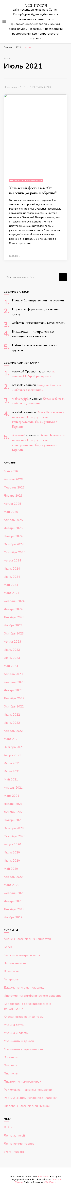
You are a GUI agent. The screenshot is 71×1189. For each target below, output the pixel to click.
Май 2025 (11, 512)
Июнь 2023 (12, 658)
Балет (8, 947)
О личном (11, 1057)
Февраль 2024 (14, 601)
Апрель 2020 (13, 877)
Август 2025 (12, 504)
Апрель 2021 (13, 788)
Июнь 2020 (12, 861)
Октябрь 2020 (14, 828)
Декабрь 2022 (14, 698)
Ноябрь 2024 (13, 536)
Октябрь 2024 (14, 544)
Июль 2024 (12, 569)
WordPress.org (14, 1152)
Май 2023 (11, 666)
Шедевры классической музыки (27, 1106)
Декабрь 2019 (14, 909)
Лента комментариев (19, 1144)
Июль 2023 (12, 650)
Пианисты (11, 1073)
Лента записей (14, 1136)
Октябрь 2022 (14, 706)
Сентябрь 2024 (14, 552)
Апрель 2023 (13, 674)
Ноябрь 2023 (13, 625)
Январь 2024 (13, 609)
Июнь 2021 (12, 771)
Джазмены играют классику (24, 988)
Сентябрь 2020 (14, 836)
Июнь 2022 (12, 723)
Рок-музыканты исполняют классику (30, 1098)
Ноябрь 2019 (13, 917)
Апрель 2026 (13, 479)
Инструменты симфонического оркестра (33, 996)
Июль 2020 (12, 852)
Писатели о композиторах (22, 1082)
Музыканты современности (26, 180)
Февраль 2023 (14, 682)
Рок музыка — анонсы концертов (28, 1090)
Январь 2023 (13, 690)
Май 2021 (11, 779)
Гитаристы (11, 979)
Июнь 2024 (12, 577)
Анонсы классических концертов (27, 939)
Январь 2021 (13, 804)
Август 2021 (12, 755)
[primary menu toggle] (4, 22)
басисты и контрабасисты (22, 955)
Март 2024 (11, 593)
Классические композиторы (24, 1017)
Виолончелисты (15, 963)
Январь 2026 (13, 496)
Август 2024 (12, 560)
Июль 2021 (12, 763)
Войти (8, 1127)
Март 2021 (11, 796)
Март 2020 (11, 885)
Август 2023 (12, 642)
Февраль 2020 (14, 893)
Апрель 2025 (13, 520)
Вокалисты (11, 971)
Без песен (36, 5)
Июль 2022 (12, 715)
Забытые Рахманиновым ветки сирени (38, 323)
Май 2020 (11, 869)
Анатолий (18, 435)
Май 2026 (11, 471)
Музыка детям (14, 1025)
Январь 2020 (13, 901)
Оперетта (10, 1065)
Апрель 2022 (13, 731)
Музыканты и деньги (19, 1041)
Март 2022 (11, 739)
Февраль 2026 (14, 487)
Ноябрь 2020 (13, 820)
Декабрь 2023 (14, 617)
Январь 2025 (13, 528)
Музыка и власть (16, 1033)
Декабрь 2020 (14, 812)
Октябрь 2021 (14, 747)
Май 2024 (11, 585)
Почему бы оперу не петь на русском (38, 300)
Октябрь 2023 (14, 633)
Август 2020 (12, 844)
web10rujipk (20, 399)
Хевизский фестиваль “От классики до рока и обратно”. (33, 190)
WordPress (50, 1182)
